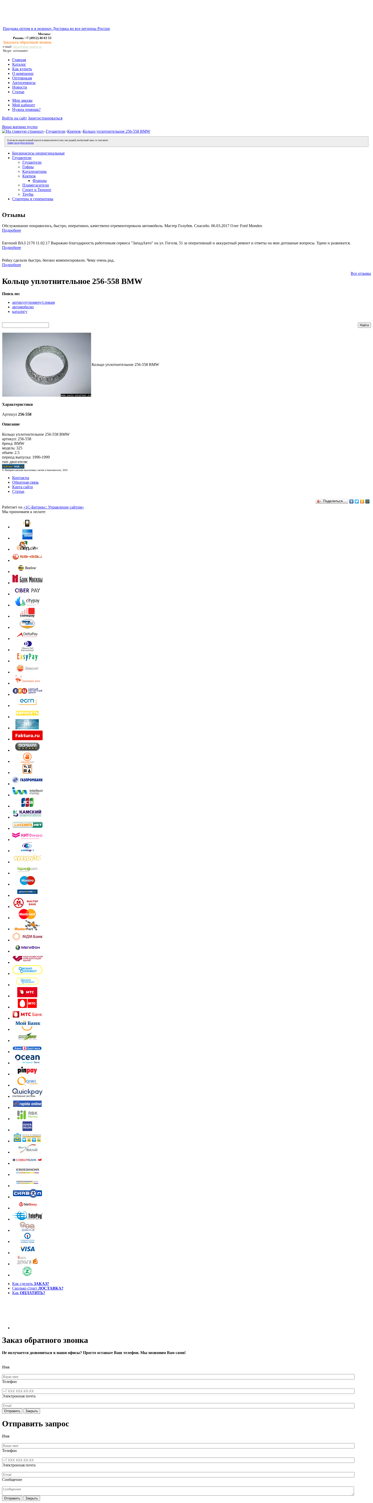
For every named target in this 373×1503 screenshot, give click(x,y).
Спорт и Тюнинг (37, 190)
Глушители (55, 131)
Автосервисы (24, 82)
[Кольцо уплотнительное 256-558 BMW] (46, 395)
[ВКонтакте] (351, 501)
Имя (5, 1367)
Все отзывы (361, 273)
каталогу (19, 311)
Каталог (19, 64)
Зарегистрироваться (45, 118)
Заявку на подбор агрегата (20, 143)
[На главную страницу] (23, 131)
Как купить (22, 69)
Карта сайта (22, 487)
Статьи (18, 92)
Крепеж (74, 131)
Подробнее (11, 230)
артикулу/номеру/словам (33, 302)
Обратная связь (25, 482)
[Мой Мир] (367, 501)
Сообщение (12, 1479)
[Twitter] (357, 501)
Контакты (20, 478)
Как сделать (30, 1283)
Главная (19, 60)
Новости (19, 87)
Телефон (9, 1381)
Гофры (28, 167)
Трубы (27, 194)
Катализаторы (34, 171)
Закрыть (31, 1411)
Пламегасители (35, 185)
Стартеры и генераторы (32, 199)
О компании (22, 73)
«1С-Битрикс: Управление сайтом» (53, 507)
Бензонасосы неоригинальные (38, 153)
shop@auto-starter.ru (27, 46)
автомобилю (23, 307)
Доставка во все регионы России (81, 28)
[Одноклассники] (362, 501)
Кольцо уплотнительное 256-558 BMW (116, 131)
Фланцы (39, 180)
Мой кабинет (23, 105)
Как (28, 1293)
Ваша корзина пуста (20, 127)
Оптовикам (22, 78)
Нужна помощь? (26, 109)
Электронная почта (19, 1396)
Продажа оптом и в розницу (28, 28)
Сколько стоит (37, 1288)
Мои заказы (22, 100)
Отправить (12, 1411)
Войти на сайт (14, 118)
